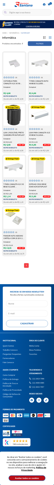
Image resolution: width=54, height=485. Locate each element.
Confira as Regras (33, 26)
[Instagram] (38, 400)
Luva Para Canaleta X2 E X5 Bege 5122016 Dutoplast (39, 134)
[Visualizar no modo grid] (50, 38)
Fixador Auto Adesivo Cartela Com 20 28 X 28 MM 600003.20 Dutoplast (14, 237)
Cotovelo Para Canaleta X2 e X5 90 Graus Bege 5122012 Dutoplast (12, 82)
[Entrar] (44, 4)
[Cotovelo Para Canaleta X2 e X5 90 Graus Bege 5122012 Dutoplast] (14, 63)
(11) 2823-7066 (38, 378)
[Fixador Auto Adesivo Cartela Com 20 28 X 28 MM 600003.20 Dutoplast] (14, 218)
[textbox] (27, 12)
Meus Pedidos (35, 350)
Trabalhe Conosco (10, 350)
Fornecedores (9, 358)
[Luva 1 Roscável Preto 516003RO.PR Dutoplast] (14, 115)
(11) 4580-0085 (38, 383)
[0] (49, 4)
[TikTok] (46, 400)
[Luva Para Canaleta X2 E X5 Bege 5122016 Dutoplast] (40, 115)
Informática (14, 32)
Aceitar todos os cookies (27, 478)
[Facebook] (31, 400)
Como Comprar (9, 375)
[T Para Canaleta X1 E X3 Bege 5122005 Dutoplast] (14, 166)
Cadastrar (27, 323)
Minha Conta (34, 346)
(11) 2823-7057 (38, 387)
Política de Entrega (10, 379)
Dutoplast (25, 32)
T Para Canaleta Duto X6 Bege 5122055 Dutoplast (38, 82)
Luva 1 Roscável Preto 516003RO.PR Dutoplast (14, 133)
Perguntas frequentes (12, 354)
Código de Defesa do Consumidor (11, 395)
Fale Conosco (8, 362)
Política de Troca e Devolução (10, 384)
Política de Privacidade (12, 390)
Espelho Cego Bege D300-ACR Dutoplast (38, 185)
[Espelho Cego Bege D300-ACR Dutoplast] (40, 166)
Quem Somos (8, 346)
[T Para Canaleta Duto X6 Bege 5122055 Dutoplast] (40, 63)
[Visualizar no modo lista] (44, 38)
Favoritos (33, 354)
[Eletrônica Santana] (24, 4)
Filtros (39, 43)
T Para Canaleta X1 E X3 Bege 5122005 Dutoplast (13, 185)
